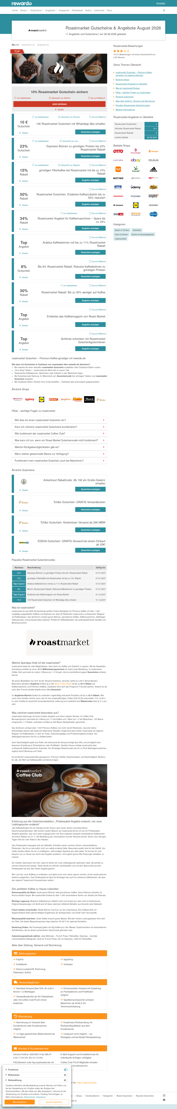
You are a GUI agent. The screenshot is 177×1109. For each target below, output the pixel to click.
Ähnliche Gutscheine (125, 96)
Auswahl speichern (54, 1102)
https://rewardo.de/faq (86, 1082)
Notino (88, 10)
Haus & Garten (121, 234)
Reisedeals (77, 10)
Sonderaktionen (92, 1095)
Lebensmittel (120, 238)
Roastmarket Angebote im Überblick (131, 83)
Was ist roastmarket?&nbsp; (128, 88)
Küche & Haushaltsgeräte (143, 234)
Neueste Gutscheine (145, 1095)
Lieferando (99, 10)
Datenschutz (29, 1097)
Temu (109, 10)
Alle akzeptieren (20, 1102)
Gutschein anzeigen (90, 131)
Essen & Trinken (122, 230)
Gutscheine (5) (28, 44)
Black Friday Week (63, 683)
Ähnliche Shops (122, 79)
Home (15, 10)
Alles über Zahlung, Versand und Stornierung (135, 101)
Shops (79, 1095)
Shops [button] (23, 10)
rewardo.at (72, 1100)
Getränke (137, 230)
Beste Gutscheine (124, 1095)
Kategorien (64, 10)
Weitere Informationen (125, 109)
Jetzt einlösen (59, 104)
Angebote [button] (50, 10)
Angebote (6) (43, 44)
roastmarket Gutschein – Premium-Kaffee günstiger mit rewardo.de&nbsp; (134, 74)
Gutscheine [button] (35, 10)
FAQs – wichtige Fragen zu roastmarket (133, 92)
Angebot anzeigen (90, 180)
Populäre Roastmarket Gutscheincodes (133, 105)
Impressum (41, 1097)
